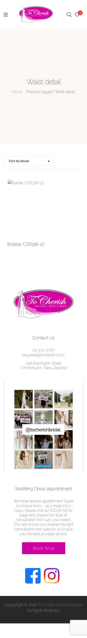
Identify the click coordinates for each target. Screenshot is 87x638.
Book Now (43, 548)
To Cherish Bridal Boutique (60, 605)
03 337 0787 (43, 350)
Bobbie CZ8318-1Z (25, 244)
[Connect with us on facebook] (34, 582)
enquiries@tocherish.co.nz (43, 355)
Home (17, 91)
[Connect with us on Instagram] (53, 582)
